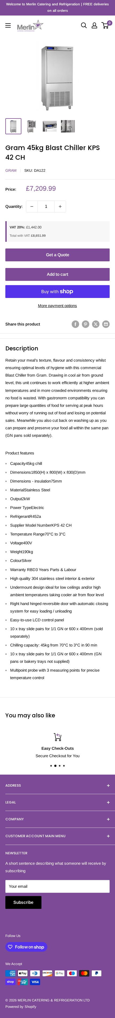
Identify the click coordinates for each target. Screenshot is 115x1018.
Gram (11, 170)
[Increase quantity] (60, 206)
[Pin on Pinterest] (85, 324)
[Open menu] (8, 25)
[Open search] (84, 25)
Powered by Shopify (20, 1007)
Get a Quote (57, 254)
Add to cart (57, 274)
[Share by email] (106, 324)
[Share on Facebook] (75, 324)
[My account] (94, 25)
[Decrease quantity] (31, 206)
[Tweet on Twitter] (95, 324)
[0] (105, 25)
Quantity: (14, 206)
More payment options (57, 305)
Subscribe (23, 902)
